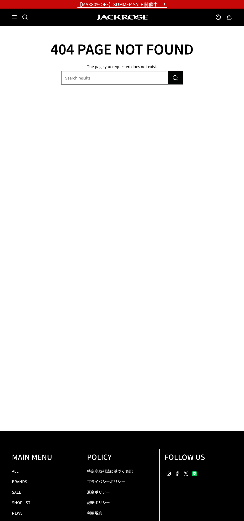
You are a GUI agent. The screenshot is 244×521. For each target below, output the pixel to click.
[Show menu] (14, 17)
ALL (15, 471)
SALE (16, 492)
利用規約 (94, 513)
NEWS (17, 513)
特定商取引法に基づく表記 (110, 471)
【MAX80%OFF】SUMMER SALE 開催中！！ (122, 4)
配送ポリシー (98, 502)
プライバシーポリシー (106, 481)
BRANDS (19, 481)
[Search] (175, 77)
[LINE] (194, 473)
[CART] (229, 17)
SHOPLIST (21, 502)
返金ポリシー (98, 492)
